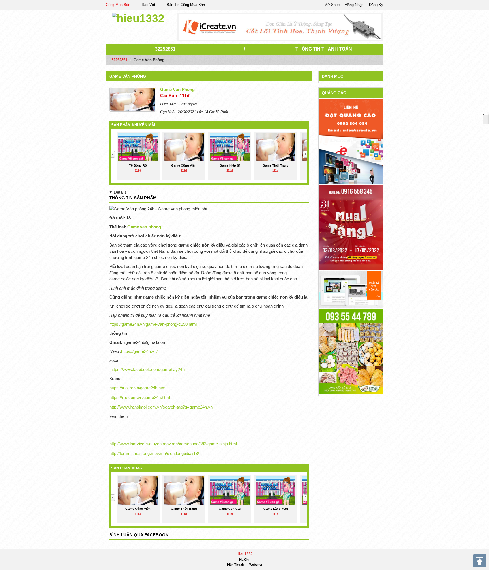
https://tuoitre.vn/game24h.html (138, 387)
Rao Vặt (148, 5)
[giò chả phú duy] (351, 351)
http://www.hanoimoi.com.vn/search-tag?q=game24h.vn (161, 407)
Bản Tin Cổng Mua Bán (186, 5)
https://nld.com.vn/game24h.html (140, 397)
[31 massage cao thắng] (351, 227)
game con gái (230, 508)
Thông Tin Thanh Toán (323, 49)
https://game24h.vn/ (139, 351)
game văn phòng (127, 76)
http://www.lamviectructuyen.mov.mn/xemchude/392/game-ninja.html (173, 443)
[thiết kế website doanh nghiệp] (351, 289)
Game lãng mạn (275, 508)
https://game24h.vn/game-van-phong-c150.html (153, 324)
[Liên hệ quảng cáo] (351, 141)
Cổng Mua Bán (118, 5)
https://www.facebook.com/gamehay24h (147, 369)
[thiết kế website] (280, 27)
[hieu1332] (138, 17)
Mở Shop (332, 5)
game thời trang (276, 165)
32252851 (165, 49)
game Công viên (183, 165)
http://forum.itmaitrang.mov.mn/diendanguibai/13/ (154, 453)
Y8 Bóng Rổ (138, 165)
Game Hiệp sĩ (230, 165)
